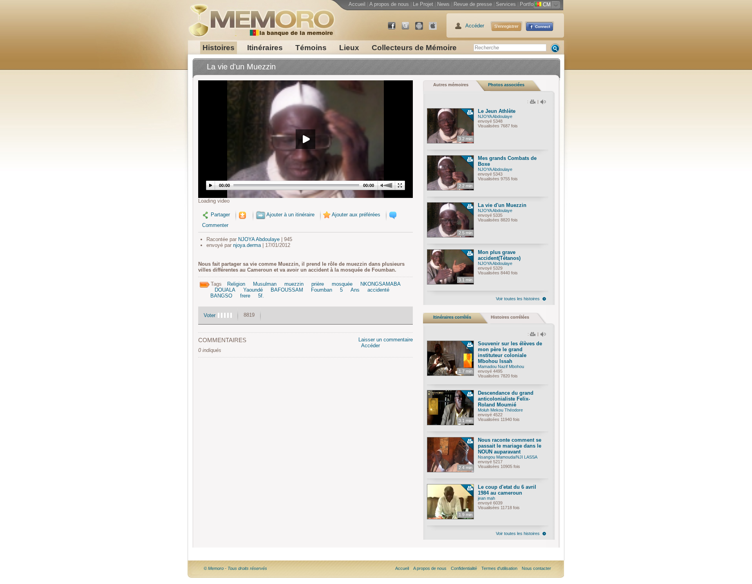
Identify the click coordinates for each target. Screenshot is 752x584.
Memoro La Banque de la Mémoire (261, 17)
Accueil (357, 4)
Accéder (474, 26)
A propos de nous (389, 4)
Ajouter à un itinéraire (290, 215)
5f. (261, 296)
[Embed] (243, 215)
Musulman (265, 284)
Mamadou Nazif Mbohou (501, 366)
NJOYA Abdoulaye (259, 239)
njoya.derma (247, 245)
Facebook (395, 29)
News (443, 4)
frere (245, 296)
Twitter (408, 29)
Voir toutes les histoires (518, 298)
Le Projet (423, 4)
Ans (355, 290)
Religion (236, 284)
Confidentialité (464, 568)
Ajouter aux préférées (356, 215)
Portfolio (529, 4)
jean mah (486, 498)
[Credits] (556, 568)
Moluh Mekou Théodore (500, 410)
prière (317, 284)
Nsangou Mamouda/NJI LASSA (507, 457)
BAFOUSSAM (287, 290)
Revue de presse (473, 4)
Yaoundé (253, 290)
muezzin (294, 284)
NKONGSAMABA (380, 284)
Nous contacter (536, 568)
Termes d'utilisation (499, 568)
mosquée (342, 284)
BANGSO (221, 296)
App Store (436, 29)
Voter (209, 315)
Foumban (321, 290)
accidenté (378, 290)
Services (506, 4)
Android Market (422, 29)
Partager (220, 215)
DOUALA (225, 290)
